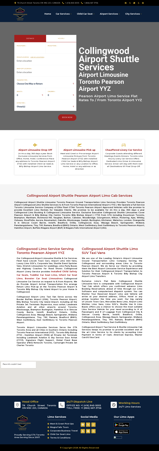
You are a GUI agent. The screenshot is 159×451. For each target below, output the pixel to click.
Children (51, 91)
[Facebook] (125, 3)
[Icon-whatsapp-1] (134, 3)
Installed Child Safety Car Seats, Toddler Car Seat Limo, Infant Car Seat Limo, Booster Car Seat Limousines (47, 275)
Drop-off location (24, 68)
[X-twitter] (130, 3)
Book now (67, 117)
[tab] (30, 38)
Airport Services (109, 14)
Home (47, 14)
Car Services (63, 14)
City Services (132, 14)
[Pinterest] (143, 3)
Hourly (61, 38)
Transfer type (22, 80)
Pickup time (52, 46)
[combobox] (45, 85)
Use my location (37, 57)
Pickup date (21, 46)
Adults (19, 91)
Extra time (21, 103)
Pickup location (30, 57)
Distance (30, 38)
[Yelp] (138, 3)
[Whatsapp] (93, 425)
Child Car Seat (85, 14)
